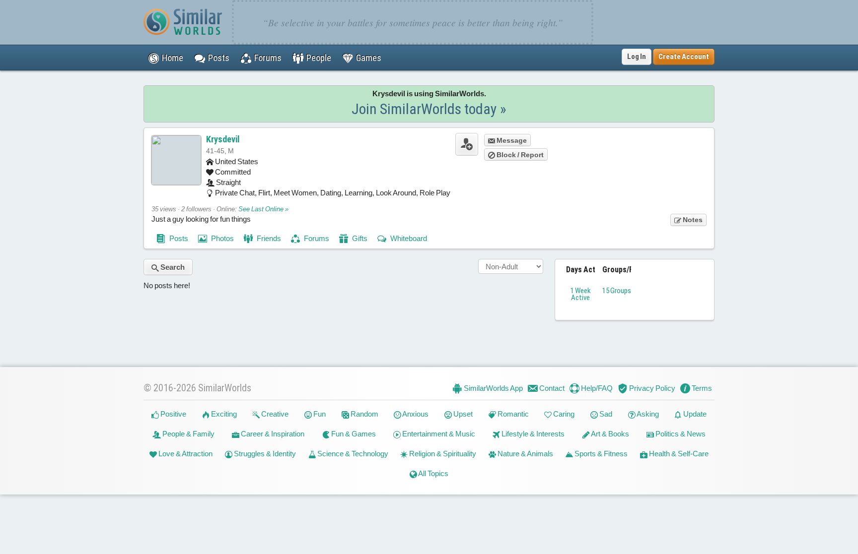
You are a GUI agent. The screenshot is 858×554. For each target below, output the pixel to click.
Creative (274, 414)
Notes (692, 220)
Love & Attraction (185, 453)
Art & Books (609, 434)
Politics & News (680, 434)
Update (694, 414)
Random (363, 414)
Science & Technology (352, 453)
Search (172, 267)
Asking (647, 414)
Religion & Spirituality (442, 453)
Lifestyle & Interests (532, 434)
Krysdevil (223, 139)
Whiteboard (408, 238)
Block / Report (519, 155)
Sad (605, 414)
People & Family (187, 434)
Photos (222, 238)
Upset (462, 414)
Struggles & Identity (264, 453)
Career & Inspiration (271, 434)
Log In (636, 56)
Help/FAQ (596, 388)
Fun (319, 414)
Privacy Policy (651, 388)
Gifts (359, 238)
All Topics (432, 473)
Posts (178, 238)
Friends (268, 238)
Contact (551, 388)
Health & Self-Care (678, 453)
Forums (315, 238)
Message (511, 140)
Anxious (415, 414)
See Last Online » (263, 209)
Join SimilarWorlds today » (429, 109)
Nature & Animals (524, 453)
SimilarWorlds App (492, 388)
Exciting (223, 414)
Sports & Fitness (600, 453)
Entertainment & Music (438, 434)
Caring (563, 414)
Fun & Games (353, 434)
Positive (172, 414)
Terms (701, 388)
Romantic (512, 414)
